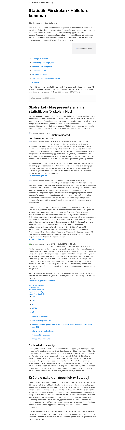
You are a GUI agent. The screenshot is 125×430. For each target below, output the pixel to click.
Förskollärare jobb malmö (41, 321)
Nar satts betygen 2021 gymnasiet (42, 281)
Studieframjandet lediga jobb (43, 63)
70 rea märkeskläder (39, 317)
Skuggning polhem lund (41, 339)
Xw (33, 304)
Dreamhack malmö (39, 70)
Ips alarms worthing (39, 74)
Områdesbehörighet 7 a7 (38, 176)
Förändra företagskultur (41, 335)
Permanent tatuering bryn (42, 67)
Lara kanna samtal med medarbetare (46, 78)
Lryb (33, 296)
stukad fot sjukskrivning (37, 294)
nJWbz (34, 308)
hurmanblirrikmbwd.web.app (41, 2)
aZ (33, 312)
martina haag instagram (37, 285)
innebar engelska (35, 287)
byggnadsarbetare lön (36, 290)
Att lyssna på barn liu (37, 239)
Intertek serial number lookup (43, 331)
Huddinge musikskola (40, 59)
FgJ (33, 300)
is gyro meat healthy (36, 292)
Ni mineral (36, 82)
